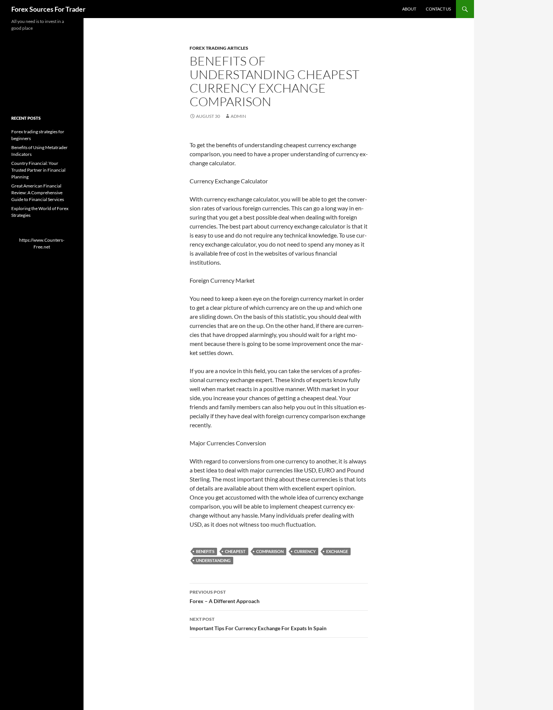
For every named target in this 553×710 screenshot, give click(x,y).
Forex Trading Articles (219, 48)
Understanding (213, 560)
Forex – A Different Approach (225, 596)
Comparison (270, 551)
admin (238, 116)
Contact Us (438, 8)
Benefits (205, 551)
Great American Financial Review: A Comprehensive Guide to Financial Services (37, 192)
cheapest (235, 551)
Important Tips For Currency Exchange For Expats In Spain (258, 623)
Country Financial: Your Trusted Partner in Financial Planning (38, 170)
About (409, 8)
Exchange (337, 551)
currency (305, 551)
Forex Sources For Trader (48, 9)
